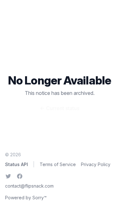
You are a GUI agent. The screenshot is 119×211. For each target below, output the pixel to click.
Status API (16, 164)
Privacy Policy (95, 164)
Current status (59, 108)
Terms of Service (58, 164)
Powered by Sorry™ (26, 197)
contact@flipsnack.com (29, 186)
